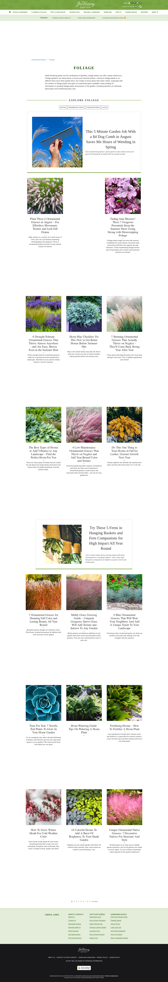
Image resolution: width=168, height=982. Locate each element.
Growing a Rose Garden (97, 927)
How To (118, 12)
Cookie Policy (114, 957)
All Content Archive (74, 938)
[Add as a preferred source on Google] (84, 968)
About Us (71, 917)
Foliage (51, 60)
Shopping (144, 12)
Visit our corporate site (111, 976)
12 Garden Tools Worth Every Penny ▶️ (114, 17)
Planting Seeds (116, 920)
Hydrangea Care (95, 917)
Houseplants (74, 12)
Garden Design (131, 12)
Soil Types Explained (118, 931)
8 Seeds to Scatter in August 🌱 (61, 17)
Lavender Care (94, 931)
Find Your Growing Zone (119, 917)
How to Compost (116, 934)
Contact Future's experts (67, 957)
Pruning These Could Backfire (86, 17)
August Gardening (20, 12)
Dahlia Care (93, 938)
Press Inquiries (73, 931)
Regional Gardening (92, 12)
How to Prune (115, 924)
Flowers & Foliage (38, 12)
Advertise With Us (74, 927)
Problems (108, 12)
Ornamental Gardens (39, 60)
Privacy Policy (102, 957)
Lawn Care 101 (116, 927)
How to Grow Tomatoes (97, 920)
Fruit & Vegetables (58, 12)
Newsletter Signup (74, 924)
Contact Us (72, 920)
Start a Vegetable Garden (119, 938)
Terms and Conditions (86, 957)
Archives (95, 901)
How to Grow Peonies (97, 934)
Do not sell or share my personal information (84, 961)
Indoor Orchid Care (96, 924)
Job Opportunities (74, 934)
